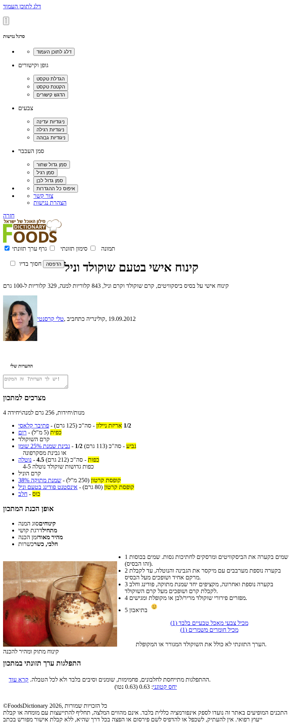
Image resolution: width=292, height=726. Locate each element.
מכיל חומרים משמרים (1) (209, 630)
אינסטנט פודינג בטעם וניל (48, 487)
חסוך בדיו (30, 263)
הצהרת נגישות (50, 202)
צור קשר (43, 196)
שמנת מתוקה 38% (39, 480)
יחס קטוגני (165, 686)
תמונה (108, 248)
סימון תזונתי (73, 248)
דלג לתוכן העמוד (22, 6)
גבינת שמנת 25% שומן (44, 446)
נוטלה (25, 459)
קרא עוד (19, 679)
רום (22, 432)
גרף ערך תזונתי (29, 248)
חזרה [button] (8, 215)
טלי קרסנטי (50, 319)
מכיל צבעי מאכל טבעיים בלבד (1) (209, 623)
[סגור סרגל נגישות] (6, 21)
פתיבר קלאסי (33, 425)
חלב (22, 494)
